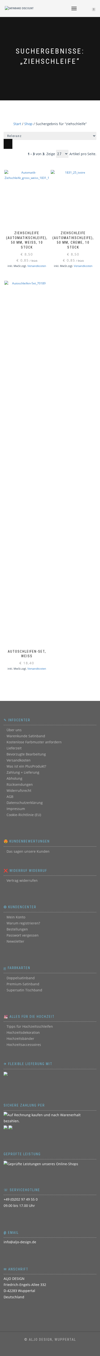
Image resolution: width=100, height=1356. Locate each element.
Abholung (14, 778)
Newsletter (15, 941)
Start (17, 123)
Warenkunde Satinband (26, 736)
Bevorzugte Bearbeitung (26, 754)
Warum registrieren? (23, 923)
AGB (10, 796)
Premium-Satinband (23, 984)
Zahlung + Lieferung (23, 772)
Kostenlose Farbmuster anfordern (34, 742)
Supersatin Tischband (24, 990)
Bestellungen (17, 929)
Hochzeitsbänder (20, 1038)
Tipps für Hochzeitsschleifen (30, 1026)
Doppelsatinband (21, 978)
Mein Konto (16, 917)
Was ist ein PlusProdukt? (26, 766)
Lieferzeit (14, 748)
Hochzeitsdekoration (23, 1032)
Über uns (14, 730)
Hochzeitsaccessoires (24, 1044)
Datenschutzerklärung (25, 802)
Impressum (16, 808)
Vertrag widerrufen (22, 880)
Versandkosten (36, 266)
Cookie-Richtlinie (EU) (24, 814)
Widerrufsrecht (19, 790)
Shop (28, 123)
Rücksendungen (20, 784)
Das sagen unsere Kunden (28, 851)
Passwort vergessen (23, 935)
